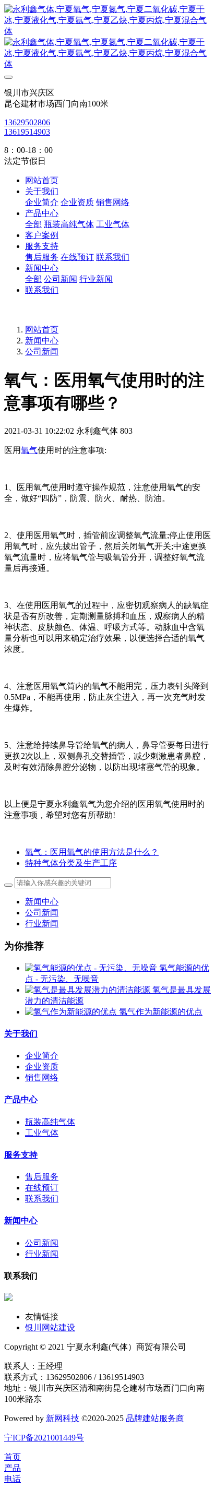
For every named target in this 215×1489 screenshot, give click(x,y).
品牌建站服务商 (155, 1418)
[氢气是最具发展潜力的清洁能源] (88, 989)
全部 (33, 224)
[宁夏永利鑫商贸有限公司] (107, 37)
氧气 (29, 450)
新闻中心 (41, 340)
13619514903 (27, 131)
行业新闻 (41, 923)
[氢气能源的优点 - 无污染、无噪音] (92, 967)
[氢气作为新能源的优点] (72, 1011)
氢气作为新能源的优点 (160, 1011)
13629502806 (27, 122)
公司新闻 (41, 351)
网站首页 (41, 180)
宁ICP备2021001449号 (44, 1437)
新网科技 (62, 1418)
